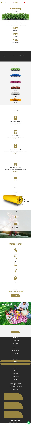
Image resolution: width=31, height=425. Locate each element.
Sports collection (15, 347)
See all (15, 180)
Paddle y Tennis (15, 261)
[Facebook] (11, 420)
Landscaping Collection (15, 340)
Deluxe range (15, 341)
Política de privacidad (16, 376)
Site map (15, 379)
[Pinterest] (18, 420)
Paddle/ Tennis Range (15, 350)
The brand (15, 370)
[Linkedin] (16, 420)
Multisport (15, 275)
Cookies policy (15, 377)
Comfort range (15, 343)
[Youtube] (14, 420)
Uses (15, 346)
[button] (1, 2)
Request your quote (15, 219)
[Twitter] (12, 420)
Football (15, 254)
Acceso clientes (15, 373)
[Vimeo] (15, 420)
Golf (15, 268)
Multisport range (15, 353)
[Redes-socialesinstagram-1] (19, 420)
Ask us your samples (15, 227)
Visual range (15, 344)
